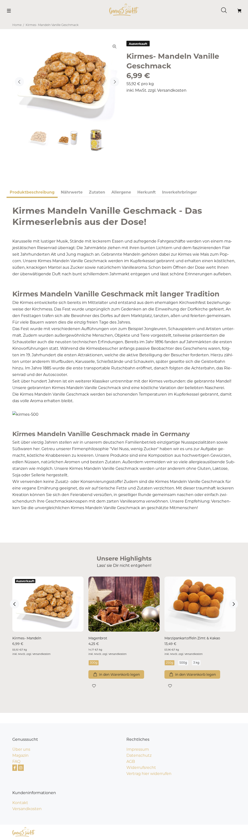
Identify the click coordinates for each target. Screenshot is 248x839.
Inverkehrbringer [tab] (179, 192)
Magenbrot (97, 638)
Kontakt (20, 802)
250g (169, 662)
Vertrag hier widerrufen (148, 773)
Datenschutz (139, 755)
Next (114, 81)
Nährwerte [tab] (72, 192)
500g (183, 662)
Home (17, 25)
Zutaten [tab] (97, 192)
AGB (130, 761)
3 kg (196, 662)
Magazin (20, 755)
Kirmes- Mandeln (26, 638)
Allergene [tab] (121, 192)
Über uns (21, 749)
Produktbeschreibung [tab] (32, 192)
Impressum (137, 749)
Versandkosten (171, 90)
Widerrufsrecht (141, 767)
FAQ (16, 761)
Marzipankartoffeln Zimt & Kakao (192, 638)
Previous (19, 81)
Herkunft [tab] (146, 192)
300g (93, 662)
